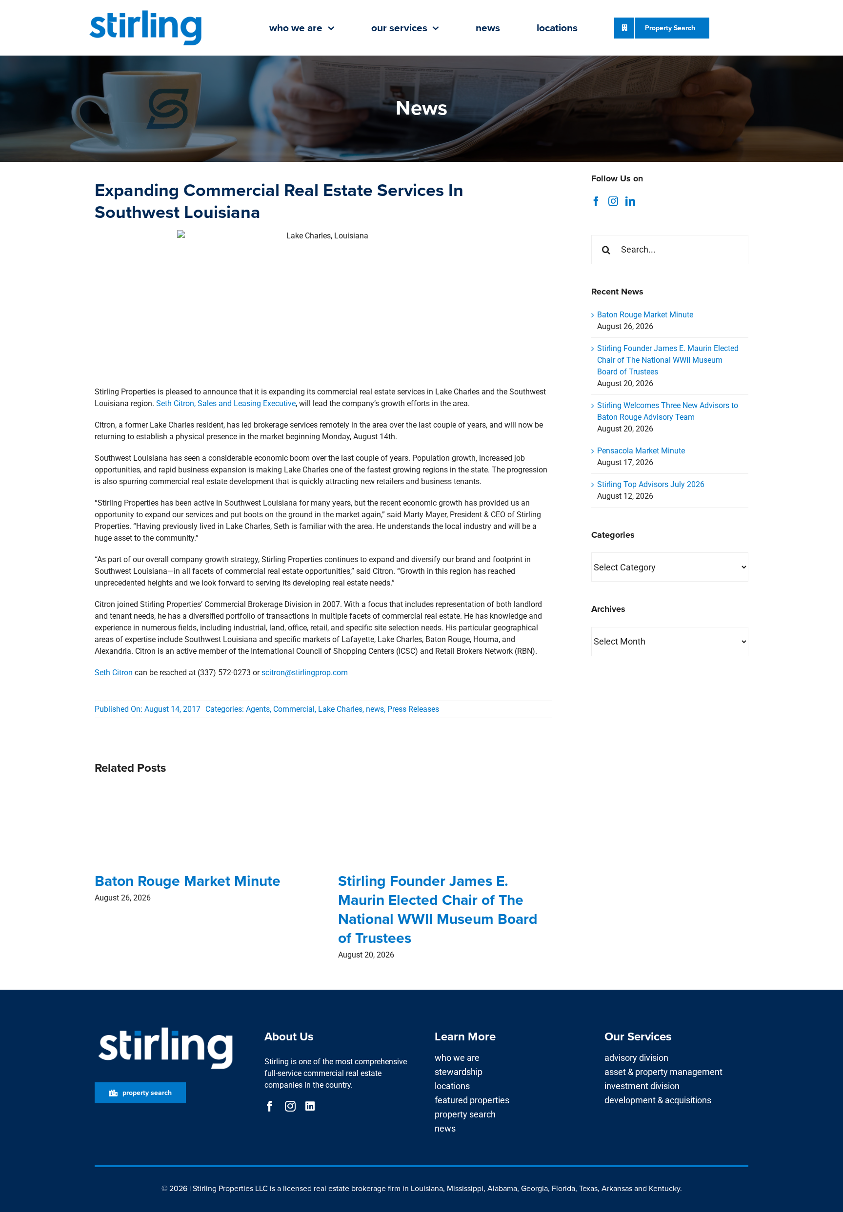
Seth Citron (114, 672)
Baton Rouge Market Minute (188, 880)
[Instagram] (613, 201)
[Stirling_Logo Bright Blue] (145, 11)
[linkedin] (310, 1106)
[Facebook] (596, 201)
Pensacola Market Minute (641, 450)
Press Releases (413, 709)
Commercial (294, 709)
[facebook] (269, 1106)
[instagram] (290, 1106)
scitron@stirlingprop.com (304, 672)
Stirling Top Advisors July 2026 (650, 484)
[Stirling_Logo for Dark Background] (165, 1027)
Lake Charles (340, 709)
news (375, 709)
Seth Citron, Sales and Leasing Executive (226, 403)
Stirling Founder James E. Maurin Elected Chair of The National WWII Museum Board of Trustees (438, 909)
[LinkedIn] (630, 201)
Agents (258, 709)
